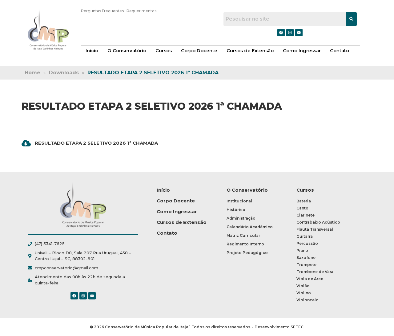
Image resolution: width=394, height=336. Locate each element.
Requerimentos (141, 11)
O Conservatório (126, 50)
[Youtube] (92, 295)
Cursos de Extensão (250, 50)
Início (92, 50)
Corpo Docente (199, 50)
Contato (339, 50)
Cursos (163, 50)
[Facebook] (74, 295)
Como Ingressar (302, 50)
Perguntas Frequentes (102, 11)
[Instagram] (83, 295)
